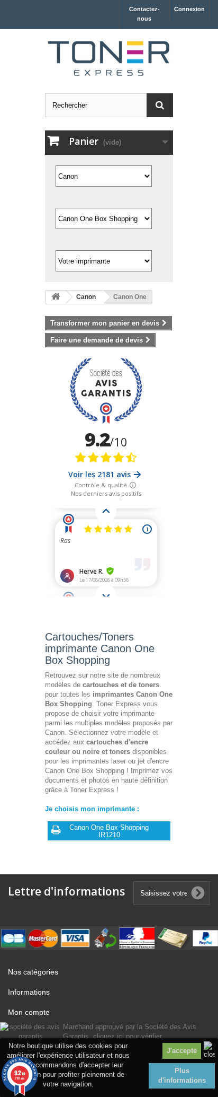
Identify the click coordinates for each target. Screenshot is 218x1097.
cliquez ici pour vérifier (127, 1036)
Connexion (189, 9)
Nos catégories (33, 972)
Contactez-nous (144, 14)
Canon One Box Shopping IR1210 (109, 831)
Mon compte (29, 1012)
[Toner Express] (109, 58)
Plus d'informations (182, 1075)
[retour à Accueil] (56, 297)
